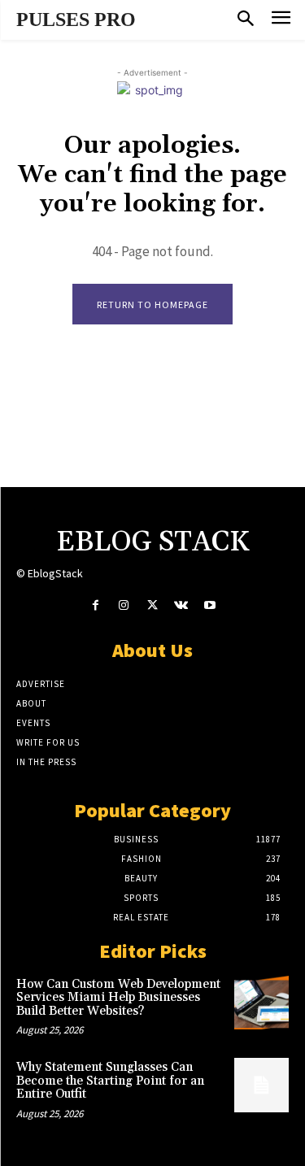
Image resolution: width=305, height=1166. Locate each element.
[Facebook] (95, 605)
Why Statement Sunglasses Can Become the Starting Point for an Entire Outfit (110, 1080)
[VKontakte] (181, 605)
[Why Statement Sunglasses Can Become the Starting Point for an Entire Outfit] (261, 1085)
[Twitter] (152, 605)
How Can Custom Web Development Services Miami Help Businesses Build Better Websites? (118, 998)
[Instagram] (124, 605)
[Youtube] (209, 605)
